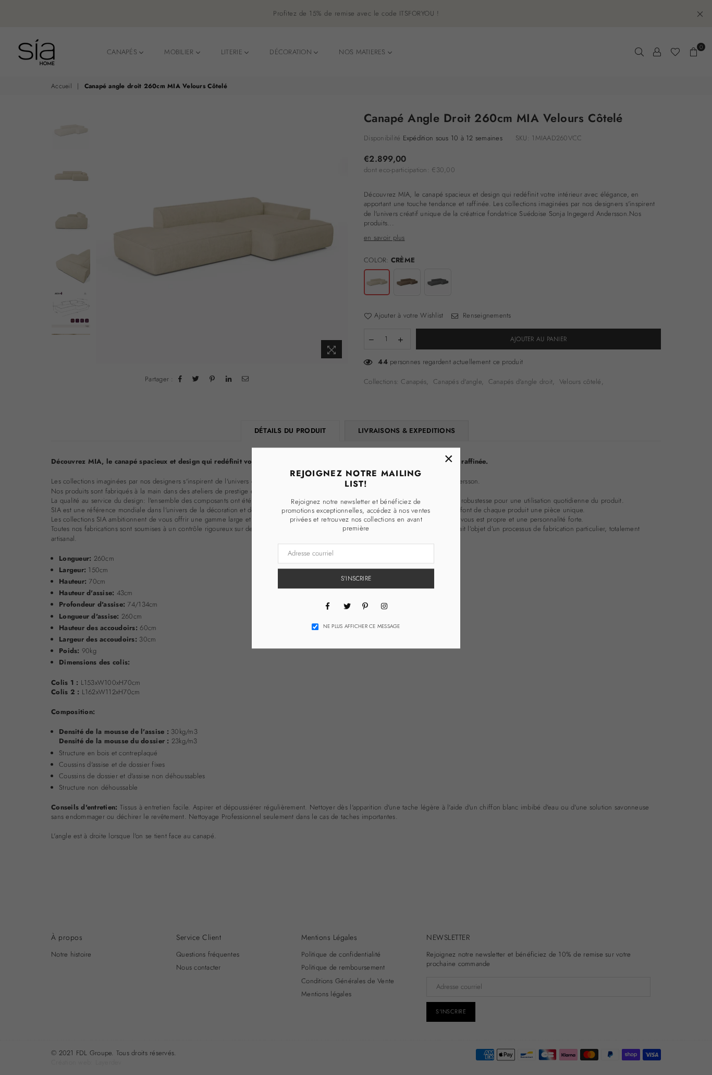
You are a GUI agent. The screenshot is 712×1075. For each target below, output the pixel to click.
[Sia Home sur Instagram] (384, 605)
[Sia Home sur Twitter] (346, 605)
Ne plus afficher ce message (361, 626)
